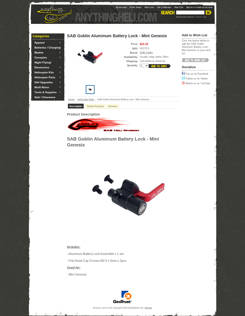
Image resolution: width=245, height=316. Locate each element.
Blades (38, 52)
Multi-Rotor (41, 87)
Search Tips (201, 17)
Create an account (203, 7)
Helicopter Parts (44, 77)
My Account (121, 7)
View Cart (178, 7)
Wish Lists (149, 7)
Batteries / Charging (46, 47)
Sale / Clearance (44, 97)
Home (71, 99)
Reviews (112, 106)
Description (75, 106)
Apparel (39, 42)
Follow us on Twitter (196, 78)
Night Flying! (42, 62)
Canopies (40, 57)
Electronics (41, 67)
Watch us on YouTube (197, 83)
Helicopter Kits (43, 72)
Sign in (189, 7)
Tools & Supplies (45, 92)
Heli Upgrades (43, 82)
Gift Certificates (164, 7)
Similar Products (95, 106)
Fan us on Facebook (196, 73)
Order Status (136, 7)
